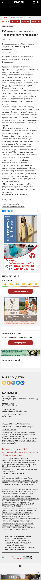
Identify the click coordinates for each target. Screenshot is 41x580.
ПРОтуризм (25, 21)
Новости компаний (11, 360)
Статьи (28, 17)
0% (5, 284)
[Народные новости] (34, 2)
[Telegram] (12, 211)
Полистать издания (9, 430)
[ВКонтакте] (3, 211)
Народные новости (17, 17)
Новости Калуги (7, 26)
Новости (5, 17)
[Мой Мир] (9, 211)
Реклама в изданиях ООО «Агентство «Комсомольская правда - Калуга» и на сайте (20, 452)
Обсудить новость (20, 291)
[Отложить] (16, 52)
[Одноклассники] (6, 211)
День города (15, 21)
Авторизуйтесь (20, 343)
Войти (38, 2)
